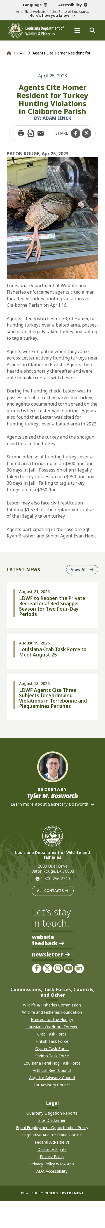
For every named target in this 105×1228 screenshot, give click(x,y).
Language (32, 5)
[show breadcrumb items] (22, 53)
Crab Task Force (52, 1034)
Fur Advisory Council (52, 1084)
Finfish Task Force (52, 1041)
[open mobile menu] (77, 30)
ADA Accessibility (51, 1171)
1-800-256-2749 (55, 878)
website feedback (44, 940)
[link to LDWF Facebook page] (36, 968)
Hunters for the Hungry (52, 1019)
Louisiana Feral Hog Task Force (52, 1063)
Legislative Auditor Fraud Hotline (52, 1134)
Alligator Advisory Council (52, 1077)
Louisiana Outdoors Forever (52, 1026)
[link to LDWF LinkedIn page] (79, 968)
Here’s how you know (49, 15)
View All (84, 569)
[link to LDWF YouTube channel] (68, 968)
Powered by (52, 1193)
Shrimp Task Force (52, 1055)
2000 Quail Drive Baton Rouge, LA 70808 (52, 869)
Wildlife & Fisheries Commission (52, 1005)
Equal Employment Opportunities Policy (52, 1127)
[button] (75, 133)
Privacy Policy (52, 1156)
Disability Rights (52, 1149)
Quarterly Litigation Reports (52, 1113)
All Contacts (50, 890)
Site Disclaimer (52, 1120)
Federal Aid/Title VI (52, 1142)
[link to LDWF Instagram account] (58, 968)
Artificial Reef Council (52, 1070)
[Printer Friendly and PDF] (30, 133)
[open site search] (92, 30)
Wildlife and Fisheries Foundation (52, 1012)
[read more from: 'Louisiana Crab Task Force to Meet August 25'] (52, 651)
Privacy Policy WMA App (52, 1164)
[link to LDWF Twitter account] (47, 968)
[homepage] (36, 30)
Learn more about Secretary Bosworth (49, 804)
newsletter (47, 954)
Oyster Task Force (52, 1048)
